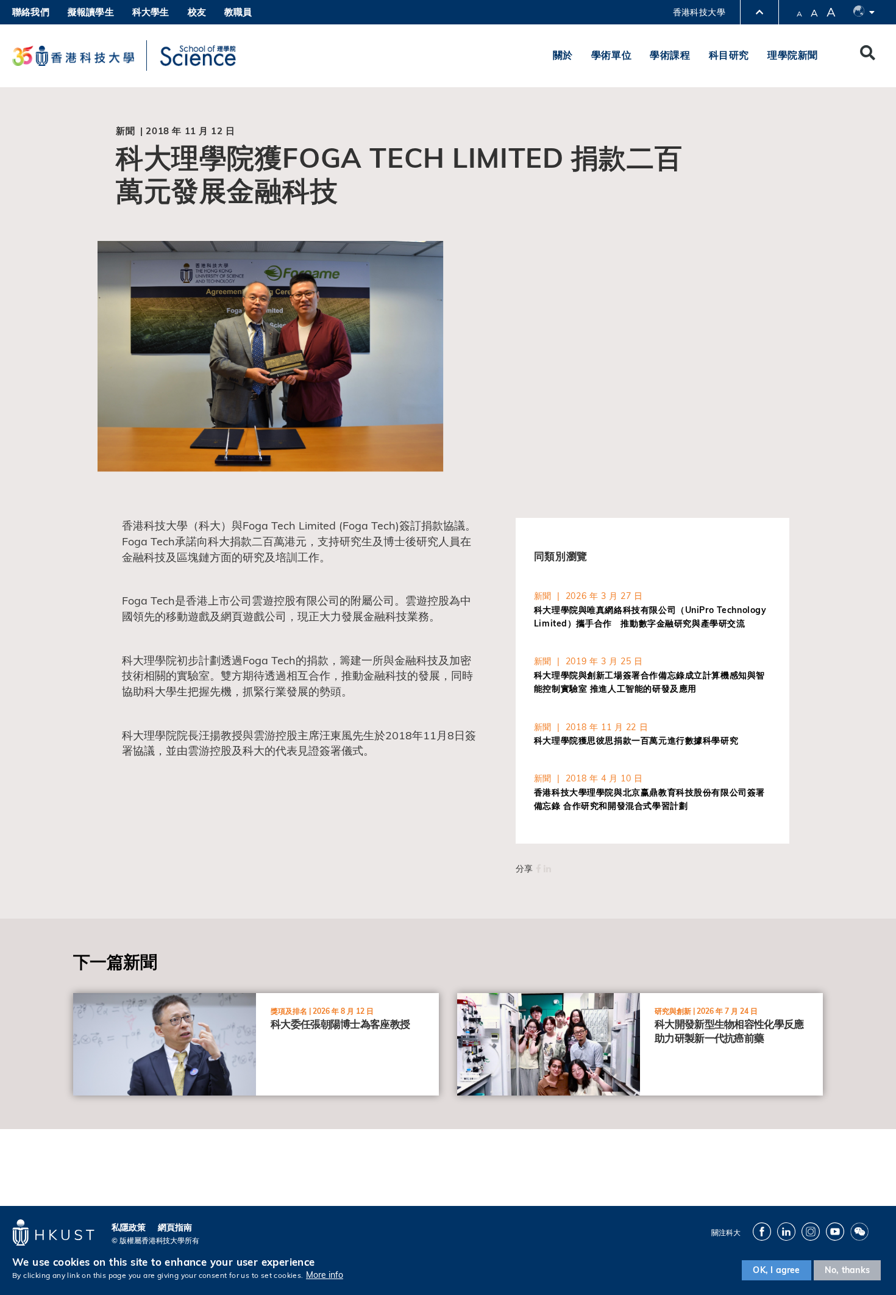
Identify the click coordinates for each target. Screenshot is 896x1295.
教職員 (238, 12)
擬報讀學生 (91, 12)
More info (324, 1275)
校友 (197, 12)
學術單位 (611, 55)
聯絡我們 (30, 12)
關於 (563, 55)
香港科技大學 (699, 12)
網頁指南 (175, 1227)
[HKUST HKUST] (73, 55)
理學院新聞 (792, 55)
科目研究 (729, 55)
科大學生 (150, 12)
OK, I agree (776, 1270)
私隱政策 (129, 1227)
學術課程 (670, 55)
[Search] (867, 55)
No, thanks (847, 1270)
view (83, 999)
